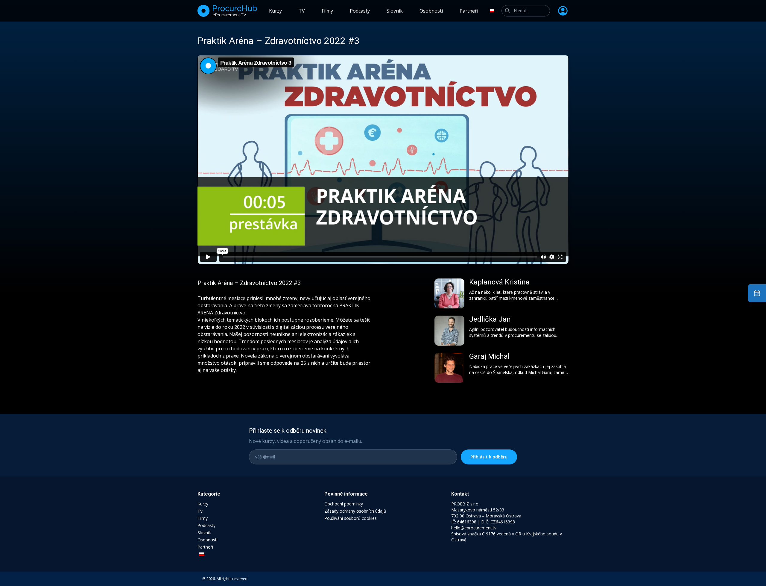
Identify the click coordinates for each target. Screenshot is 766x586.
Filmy (327, 10)
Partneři (469, 10)
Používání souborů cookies (350, 518)
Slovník (395, 10)
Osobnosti (431, 10)
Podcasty (360, 10)
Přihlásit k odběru (488, 457)
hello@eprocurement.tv (473, 528)
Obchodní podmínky (343, 504)
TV (302, 10)
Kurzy (275, 10)
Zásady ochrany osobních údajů (355, 511)
